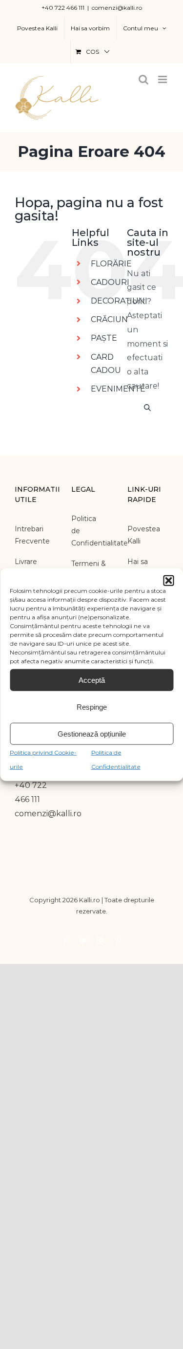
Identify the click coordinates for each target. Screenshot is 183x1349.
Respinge (92, 706)
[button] (168, 581)
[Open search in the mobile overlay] (147, 407)
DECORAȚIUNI (119, 300)
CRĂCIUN (109, 319)
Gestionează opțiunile (92, 733)
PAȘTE (104, 338)
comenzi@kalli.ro (117, 7)
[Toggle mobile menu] (163, 79)
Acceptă (92, 679)
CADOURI (110, 282)
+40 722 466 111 (62, 7)
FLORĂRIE (111, 263)
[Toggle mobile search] (143, 79)
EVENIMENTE (118, 388)
